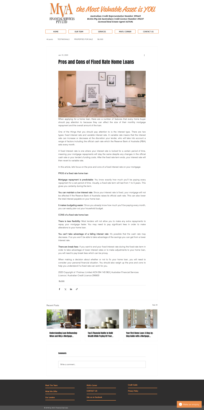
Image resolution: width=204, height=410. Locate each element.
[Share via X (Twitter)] (65, 289)
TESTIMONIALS (64, 39)
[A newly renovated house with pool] (64, 319)
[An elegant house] (140, 319)
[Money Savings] (102, 319)
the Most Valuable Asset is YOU (115, 9)
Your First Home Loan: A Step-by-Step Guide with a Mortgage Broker (139, 334)
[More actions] (144, 55)
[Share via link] (77, 289)
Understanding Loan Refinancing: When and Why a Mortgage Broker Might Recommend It (63, 334)
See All (154, 305)
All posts (50, 39)
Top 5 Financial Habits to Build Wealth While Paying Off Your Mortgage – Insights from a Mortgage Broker (100, 334)
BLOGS (100, 39)
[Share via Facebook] (59, 289)
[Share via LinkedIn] (71, 289)
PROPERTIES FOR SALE (83, 39)
